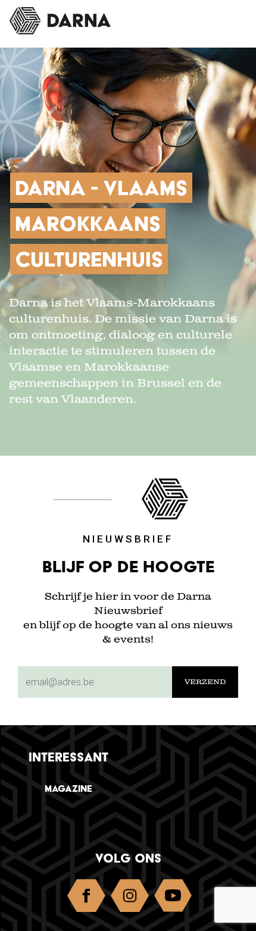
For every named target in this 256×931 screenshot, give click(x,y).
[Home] (69, 21)
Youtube (173, 898)
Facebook (86, 898)
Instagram (130, 898)
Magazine (68, 788)
